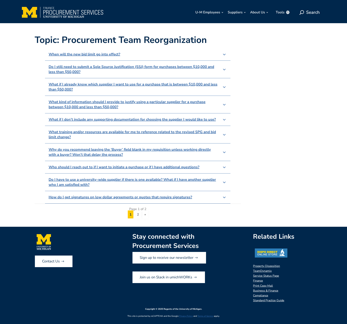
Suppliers (235, 12)
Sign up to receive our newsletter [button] (166, 257)
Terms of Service (205, 316)
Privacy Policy (186, 316)
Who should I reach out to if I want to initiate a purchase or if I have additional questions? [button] (124, 167)
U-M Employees (207, 12)
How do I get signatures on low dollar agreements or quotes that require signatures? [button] (120, 197)
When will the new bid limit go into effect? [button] (84, 54)
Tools (280, 12)
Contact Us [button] (51, 261)
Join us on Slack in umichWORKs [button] (166, 277)
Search (313, 12)
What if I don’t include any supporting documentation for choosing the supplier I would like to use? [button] (132, 119)
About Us (257, 12)
